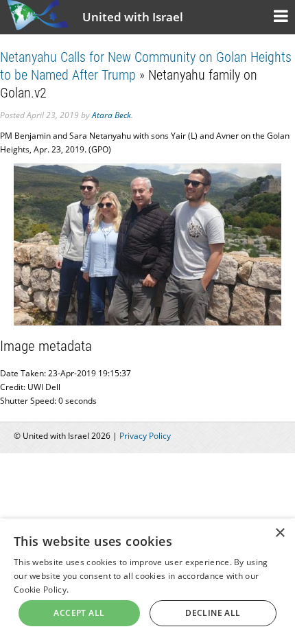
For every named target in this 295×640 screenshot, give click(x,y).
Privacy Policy (145, 436)
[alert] (147, 579)
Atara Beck (111, 115)
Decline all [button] (212, 613)
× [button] (279, 533)
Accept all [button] (79, 613)
